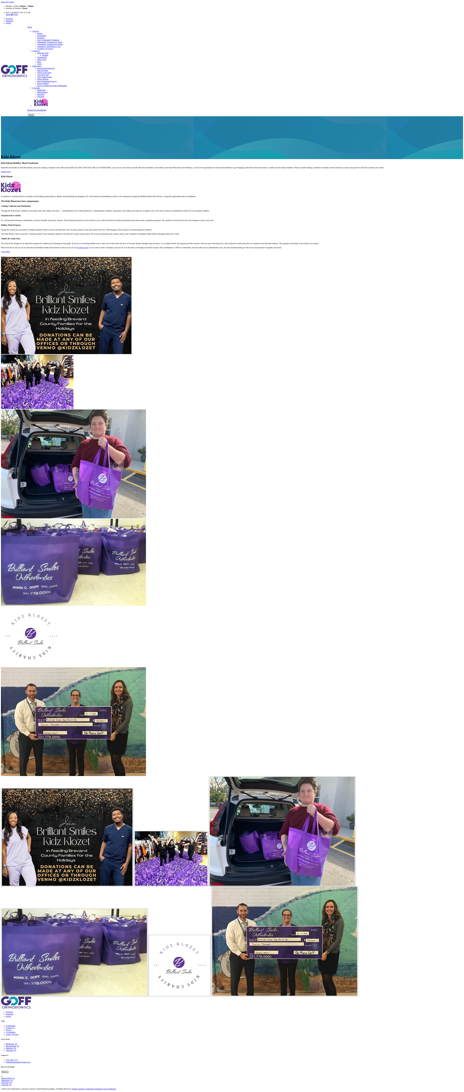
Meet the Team (43, 53)
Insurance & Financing (46, 68)
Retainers (40, 38)
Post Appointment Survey (47, 81)
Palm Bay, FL (11, 1048)
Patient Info (36, 66)
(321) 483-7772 (12, 1060)
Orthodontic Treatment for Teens (49, 42)
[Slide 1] (171, 858)
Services (35, 31)
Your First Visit (43, 75)
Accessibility (11, 1032)
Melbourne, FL (11, 1044)
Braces (39, 33)
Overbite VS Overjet (45, 49)
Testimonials (42, 57)
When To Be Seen (44, 73)
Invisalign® (41, 36)
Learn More (5, 252)
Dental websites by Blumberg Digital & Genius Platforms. (94, 1089)
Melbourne (41, 90)
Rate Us (5, 1072)
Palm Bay (41, 94)
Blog (39, 62)
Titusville (40, 97)
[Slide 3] (74, 952)
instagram (9, 21)
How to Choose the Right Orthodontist (52, 86)
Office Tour (41, 60)
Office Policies (42, 79)
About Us (36, 51)
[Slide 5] (284, 941)
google (8, 23)
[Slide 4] (179, 965)
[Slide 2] (282, 831)
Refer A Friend (43, 84)
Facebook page (83, 248)
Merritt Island (42, 92)
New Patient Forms (44, 77)
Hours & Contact (7, 2)
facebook (9, 19)
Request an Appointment (37, 110)
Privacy (9, 1030)
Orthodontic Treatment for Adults (50, 44)
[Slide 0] (67, 837)
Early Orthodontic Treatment (48, 40)
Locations (36, 88)
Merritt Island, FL (12, 1046)
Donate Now (6, 172)
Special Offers (42, 70)
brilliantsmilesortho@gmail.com (18, 1062)
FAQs (39, 64)
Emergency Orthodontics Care (48, 46)
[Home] (14, 76)
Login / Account (12, 1034)
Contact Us (10, 1028)
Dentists (45, 55)
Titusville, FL (11, 1050)
